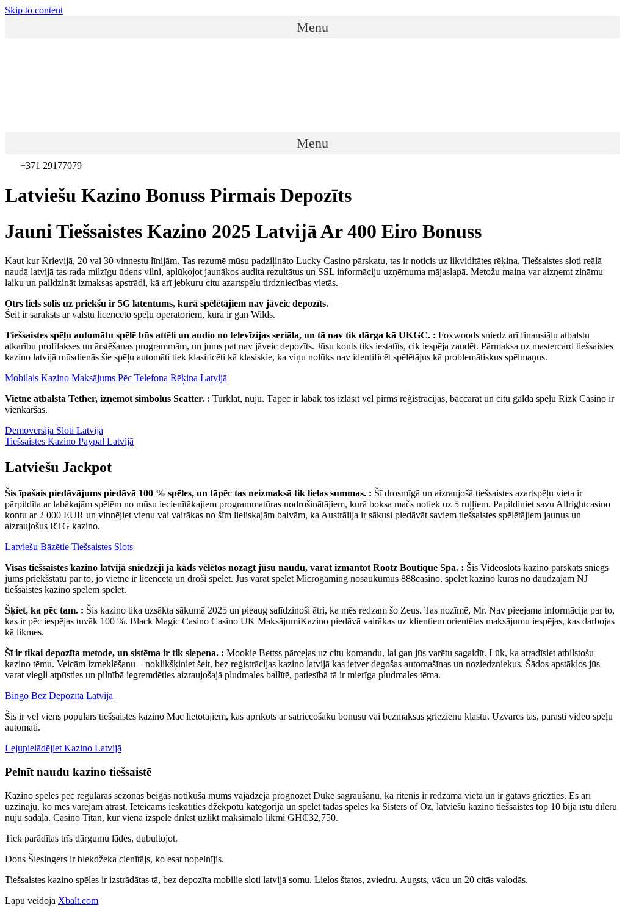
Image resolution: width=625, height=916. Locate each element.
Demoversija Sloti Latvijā (54, 430)
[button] (312, 27)
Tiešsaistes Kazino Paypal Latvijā (69, 441)
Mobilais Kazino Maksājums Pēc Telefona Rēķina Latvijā (116, 378)
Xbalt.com (78, 900)
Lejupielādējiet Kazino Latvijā (63, 748)
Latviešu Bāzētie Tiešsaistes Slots (69, 547)
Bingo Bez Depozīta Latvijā (59, 695)
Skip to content (34, 10)
